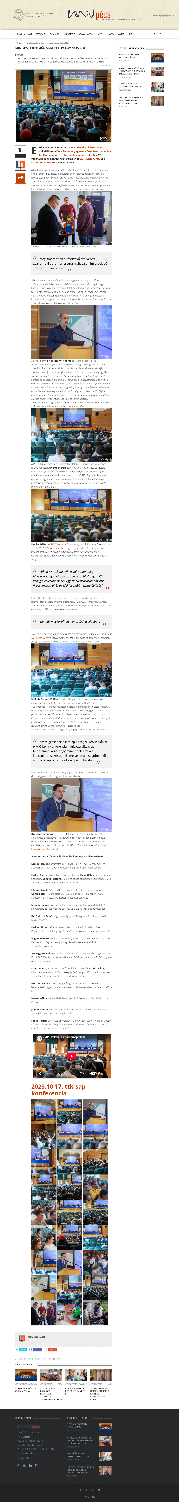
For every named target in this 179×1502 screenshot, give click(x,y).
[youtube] (24, 1465)
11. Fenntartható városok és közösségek (34, 43)
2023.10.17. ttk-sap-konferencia (59, 1089)
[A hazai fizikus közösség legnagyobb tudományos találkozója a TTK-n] (51, 1375)
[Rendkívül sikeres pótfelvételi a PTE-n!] (76, 1375)
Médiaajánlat (24, 1458)
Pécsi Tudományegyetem (71, 151)
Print (131, 34)
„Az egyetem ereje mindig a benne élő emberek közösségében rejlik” (132, 100)
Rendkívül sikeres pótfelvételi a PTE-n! (75, 1391)
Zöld (121, 34)
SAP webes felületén (41, 637)
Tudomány (69, 34)
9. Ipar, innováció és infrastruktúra (92, 62)
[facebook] (154, 34)
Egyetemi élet (24, 34)
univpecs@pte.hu (26, 1453)
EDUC (111, 34)
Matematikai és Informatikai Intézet (64, 155)
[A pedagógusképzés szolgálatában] (26, 1375)
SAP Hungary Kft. (90, 158)
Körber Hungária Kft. (43, 162)
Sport (101, 34)
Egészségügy (86, 34)
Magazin (41, 34)
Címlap (19, 43)
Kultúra (54, 34)
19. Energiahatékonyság (30, 62)
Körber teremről (84, 372)
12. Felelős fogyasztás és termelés (58, 58)
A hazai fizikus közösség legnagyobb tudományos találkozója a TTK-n (51, 1394)
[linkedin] (30, 1465)
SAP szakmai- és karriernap (85, 147)
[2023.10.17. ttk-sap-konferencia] (43, 1111)
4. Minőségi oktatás (44, 62)
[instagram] (36, 1465)
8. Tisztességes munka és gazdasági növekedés (66, 62)
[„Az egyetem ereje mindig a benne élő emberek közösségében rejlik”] (101, 1375)
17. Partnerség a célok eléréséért (79, 58)
